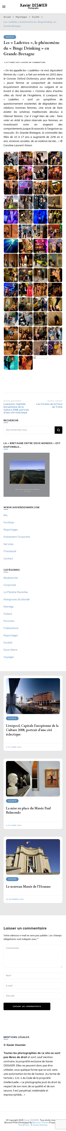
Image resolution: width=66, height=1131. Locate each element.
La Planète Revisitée (16, 592)
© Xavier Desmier (39, 1125)
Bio (6, 515)
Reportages (11, 529)
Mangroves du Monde (17, 599)
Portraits (9, 621)
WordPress (23, 1125)
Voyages (9, 657)
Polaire (8, 613)
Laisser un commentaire (33, 62)
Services (9, 544)
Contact (8, 558)
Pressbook (10, 551)
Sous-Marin (10, 649)
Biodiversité (11, 577)
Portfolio (9, 522)
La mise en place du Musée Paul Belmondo (28, 810)
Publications (11, 628)
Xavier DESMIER (31, 1120)
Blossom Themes (41, 1122)
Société (10, 37)
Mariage (9, 606)
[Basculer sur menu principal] (3, 7)
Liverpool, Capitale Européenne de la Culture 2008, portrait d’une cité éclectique (32, 730)
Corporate (10, 584)
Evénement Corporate (17, 536)
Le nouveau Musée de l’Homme (28, 886)
